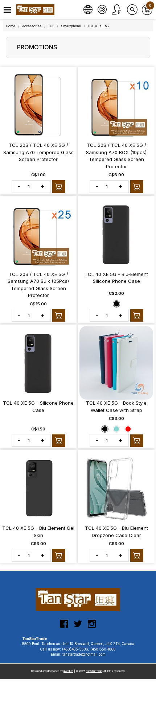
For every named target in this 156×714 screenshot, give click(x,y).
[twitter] (78, 626)
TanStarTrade (94, 671)
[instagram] (92, 626)
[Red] (128, 429)
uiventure (68, 671)
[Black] (116, 304)
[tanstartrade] (36, 9)
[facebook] (64, 626)
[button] (7, 10)
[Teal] (116, 429)
